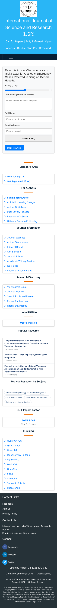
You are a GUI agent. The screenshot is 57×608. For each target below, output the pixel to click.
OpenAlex (12, 469)
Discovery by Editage (18, 455)
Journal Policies (15, 256)
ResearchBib (13, 487)
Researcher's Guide (17, 216)
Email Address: (12, 125)
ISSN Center (13, 445)
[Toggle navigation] (9, 57)
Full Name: (10, 113)
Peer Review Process (18, 211)
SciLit (10, 473)
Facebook (12, 547)
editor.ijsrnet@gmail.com (23, 533)
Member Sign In (15, 176)
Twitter (11, 562)
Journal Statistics (16, 237)
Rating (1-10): (11, 85)
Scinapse (12, 478)
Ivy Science (13, 459)
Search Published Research (21, 296)
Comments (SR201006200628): (19, 94)
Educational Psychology (16, 392)
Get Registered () (18, 181)
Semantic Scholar (16, 483)
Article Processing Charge (21, 202)
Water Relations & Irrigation (37, 397)
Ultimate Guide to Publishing (22, 221)
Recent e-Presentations (19, 270)
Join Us (6, 508)
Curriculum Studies (14, 397)
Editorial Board (15, 247)
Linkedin (11, 554)
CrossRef (12, 450)
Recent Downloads (17, 305)
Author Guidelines (16, 207)
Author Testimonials (17, 242)
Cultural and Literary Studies (18, 402)
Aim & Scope (14, 251)
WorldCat (12, 464)
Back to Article (14, 148)
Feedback (7, 503)
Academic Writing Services (21, 261)
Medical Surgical (37, 392)
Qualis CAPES (14, 440)
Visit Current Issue (16, 287)
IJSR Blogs (13, 265)
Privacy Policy (9, 513)
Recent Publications (17, 301)
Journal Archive (15, 291)
